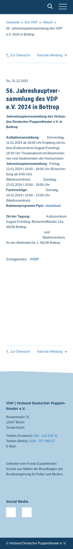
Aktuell (48, 22)
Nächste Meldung (49, 55)
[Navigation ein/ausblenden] (63, 7)
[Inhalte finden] (50, 7)
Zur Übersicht (20, 55)
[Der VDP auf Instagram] (27, 512)
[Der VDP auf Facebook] (11, 512)
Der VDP (31, 22)
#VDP (34, 259)
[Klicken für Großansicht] (36, 295)
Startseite (13, 22)
